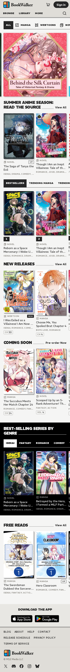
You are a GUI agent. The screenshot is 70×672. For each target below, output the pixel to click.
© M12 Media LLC (13, 659)
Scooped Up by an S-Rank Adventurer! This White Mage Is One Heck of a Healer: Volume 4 (50, 402)
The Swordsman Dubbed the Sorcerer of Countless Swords (17, 586)
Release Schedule (17, 638)
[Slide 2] (35, 64)
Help (30, 632)
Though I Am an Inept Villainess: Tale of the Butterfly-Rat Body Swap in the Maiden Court (50, 166)
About (19, 632)
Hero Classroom (46, 585)
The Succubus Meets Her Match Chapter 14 (18, 402)
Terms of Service (16, 644)
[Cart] (48, 5)
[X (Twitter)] (6, 666)
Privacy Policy (45, 638)
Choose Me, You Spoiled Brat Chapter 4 (51, 324)
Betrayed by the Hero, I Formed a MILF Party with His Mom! (50, 503)
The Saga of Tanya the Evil (19, 168)
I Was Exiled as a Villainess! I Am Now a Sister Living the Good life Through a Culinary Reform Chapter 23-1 (19, 322)
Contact (44, 632)
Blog (7, 632)
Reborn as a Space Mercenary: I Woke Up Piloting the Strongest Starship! (18, 249)
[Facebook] (21, 666)
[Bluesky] (37, 666)
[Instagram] (29, 666)
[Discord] (13, 666)
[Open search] (65, 13)
